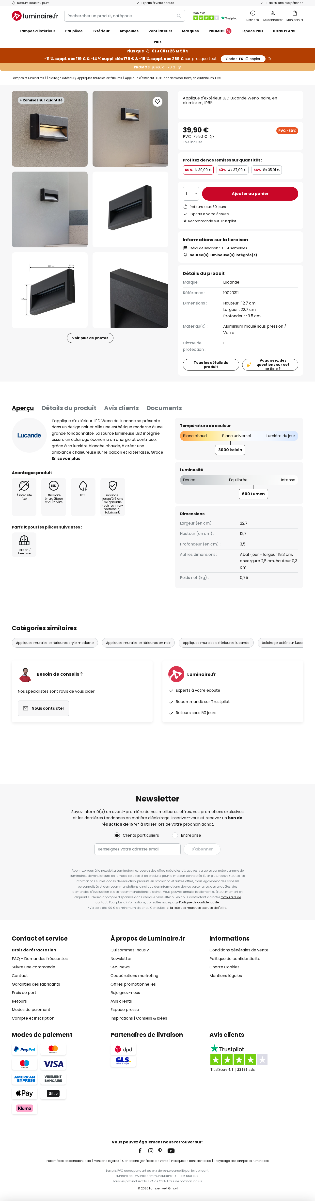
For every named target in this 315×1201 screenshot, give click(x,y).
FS (243, 58)
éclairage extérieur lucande (285, 642)
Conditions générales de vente (238, 950)
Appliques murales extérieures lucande (216, 642)
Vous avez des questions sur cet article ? (272, 365)
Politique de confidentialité (199, 902)
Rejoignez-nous (125, 992)
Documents (164, 408)
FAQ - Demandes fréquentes (40, 958)
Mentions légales (225, 975)
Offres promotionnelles (133, 984)
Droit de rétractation (34, 950)
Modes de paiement (31, 1009)
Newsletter (121, 958)
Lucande (231, 282)
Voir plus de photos (90, 338)
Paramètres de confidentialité (69, 1161)
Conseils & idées (151, 1018)
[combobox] (124, 15)
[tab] (23, 408)
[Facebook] (143, 1150)
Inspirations (121, 1018)
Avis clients (121, 408)
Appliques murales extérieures (99, 78)
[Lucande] (29, 435)
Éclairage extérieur (60, 78)
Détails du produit (69, 408)
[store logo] (35, 16)
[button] (50, 209)
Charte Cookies (224, 967)
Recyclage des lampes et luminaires (241, 1161)
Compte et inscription (33, 1018)
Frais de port (24, 992)
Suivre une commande (33, 967)
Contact (20, 975)
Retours (19, 1001)
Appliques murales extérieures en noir (138, 642)
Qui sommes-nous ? (129, 950)
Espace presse (124, 1009)
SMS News (120, 967)
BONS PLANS (284, 31)
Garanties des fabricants (36, 984)
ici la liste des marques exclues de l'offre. (196, 908)
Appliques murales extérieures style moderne (55, 642)
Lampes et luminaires (28, 78)
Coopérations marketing (134, 975)
